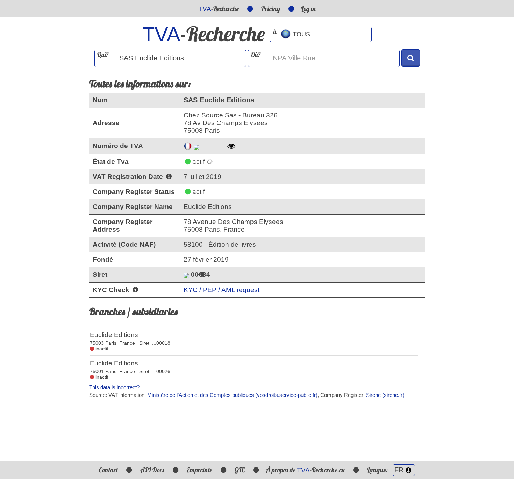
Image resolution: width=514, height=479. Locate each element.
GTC (240, 470)
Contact (108, 470)
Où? (256, 55)
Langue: (378, 470)
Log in (308, 9)
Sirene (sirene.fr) (385, 395)
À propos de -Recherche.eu (305, 470)
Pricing (270, 9)
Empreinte (199, 470)
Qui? (103, 55)
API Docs (152, 470)
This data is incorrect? (114, 387)
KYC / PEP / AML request (221, 289)
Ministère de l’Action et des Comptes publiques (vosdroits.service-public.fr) (232, 395)
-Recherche (218, 9)
